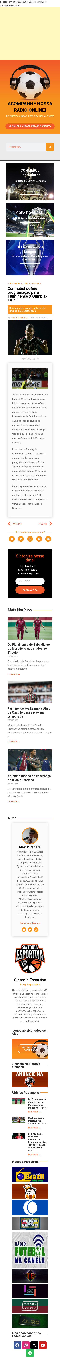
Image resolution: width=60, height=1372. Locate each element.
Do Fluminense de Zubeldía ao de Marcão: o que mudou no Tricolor (29, 648)
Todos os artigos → (30, 923)
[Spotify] (30, 1353)
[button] (12, 539)
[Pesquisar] (50, 147)
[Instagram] (36, 929)
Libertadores (32, 283)
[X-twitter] (34, 1345)
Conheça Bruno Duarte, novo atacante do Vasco (37, 1121)
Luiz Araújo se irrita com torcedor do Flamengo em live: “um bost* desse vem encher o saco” (37, 1142)
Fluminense (15, 283)
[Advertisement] (30, 33)
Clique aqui (30, 191)
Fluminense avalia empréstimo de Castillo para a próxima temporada (29, 712)
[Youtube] (43, 1345)
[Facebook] (24, 929)
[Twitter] (30, 929)
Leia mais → (14, 674)
